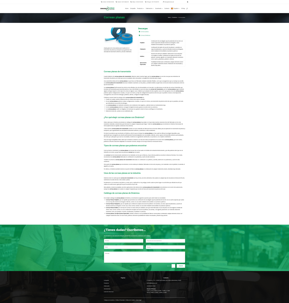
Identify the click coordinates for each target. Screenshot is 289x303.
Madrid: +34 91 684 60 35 (123, 1)
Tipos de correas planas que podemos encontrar (125, 146)
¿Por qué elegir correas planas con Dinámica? (124, 117)
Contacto (166, 8)
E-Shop (183, 8)
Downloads (158, 8)
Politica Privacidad (120, 300)
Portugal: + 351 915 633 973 (153, 1)
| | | (122, 300)
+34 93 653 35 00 (151, 286)
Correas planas (114, 17)
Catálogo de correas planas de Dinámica (121, 193)
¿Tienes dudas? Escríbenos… (125, 230)
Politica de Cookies (130, 300)
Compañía (132, 8)
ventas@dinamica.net (169, 1)
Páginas (123, 278)
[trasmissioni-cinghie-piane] (119, 44)
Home (126, 8)
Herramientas (107, 289)
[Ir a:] (101, 2)
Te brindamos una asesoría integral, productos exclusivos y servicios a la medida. (127, 236)
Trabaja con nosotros (109, 300)
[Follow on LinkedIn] (188, 2)
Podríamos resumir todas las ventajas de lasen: (124, 97)
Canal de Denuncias (108, 291)
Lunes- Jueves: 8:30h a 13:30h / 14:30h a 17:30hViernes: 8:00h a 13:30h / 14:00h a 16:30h (158, 290)
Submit (181, 266)
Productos (140, 8)
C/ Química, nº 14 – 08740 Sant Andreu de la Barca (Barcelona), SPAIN (164, 280)
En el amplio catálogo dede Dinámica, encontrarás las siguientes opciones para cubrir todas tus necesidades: (135, 198)
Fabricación (149, 8)
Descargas (143, 29)
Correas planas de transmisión (117, 72)
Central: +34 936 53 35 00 (108, 1)
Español (176, 8)
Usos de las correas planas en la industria (122, 173)
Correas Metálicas (145, 35)
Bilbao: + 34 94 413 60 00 (137, 1)
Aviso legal (138, 300)
